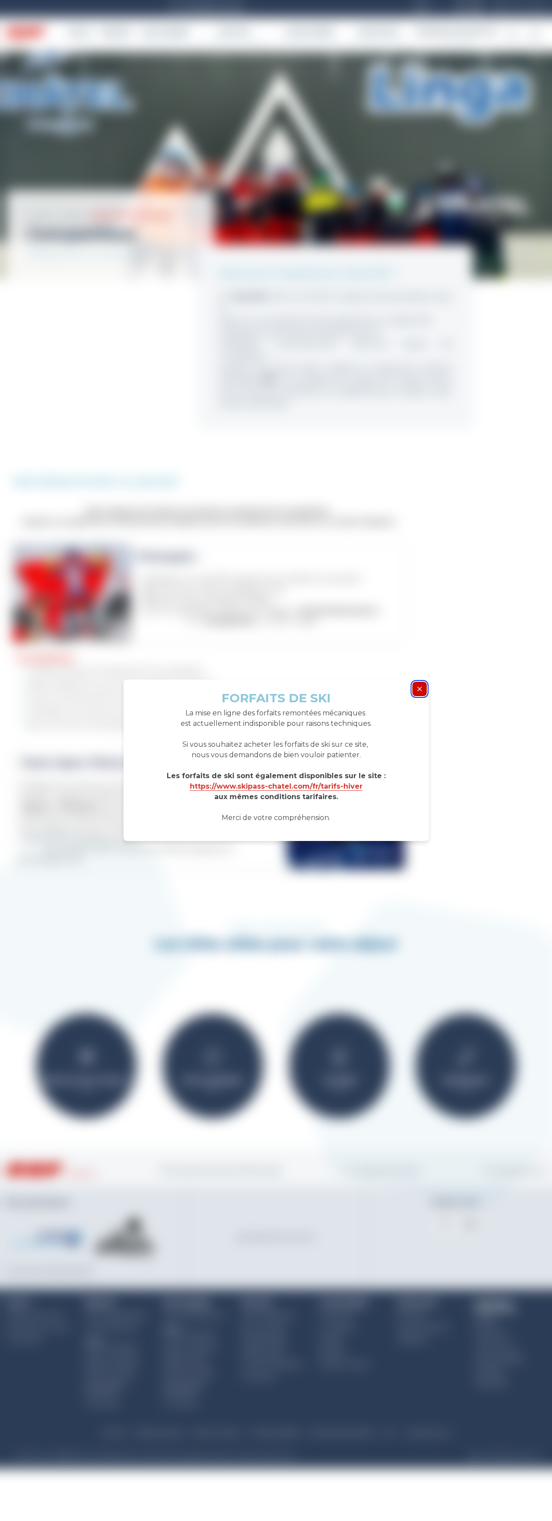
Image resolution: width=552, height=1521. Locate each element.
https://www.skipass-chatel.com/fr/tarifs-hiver (276, 787)
